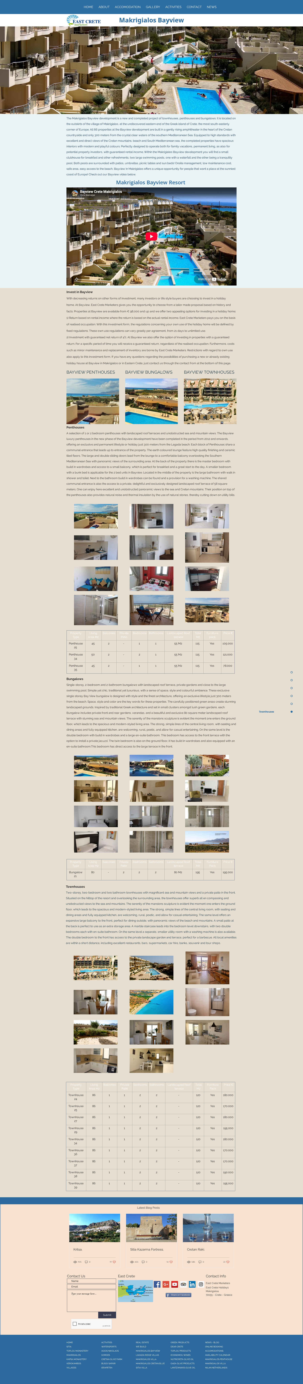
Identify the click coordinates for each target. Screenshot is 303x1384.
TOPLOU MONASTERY (77, 1351)
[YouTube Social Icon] (174, 1284)
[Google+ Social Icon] (166, 1284)
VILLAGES (71, 1367)
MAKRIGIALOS (73, 1355)
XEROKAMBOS (73, 1363)
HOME (69, 1342)
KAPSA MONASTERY (76, 1359)
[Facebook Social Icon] (157, 1284)
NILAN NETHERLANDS (216, 1367)
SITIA (68, 1346)
